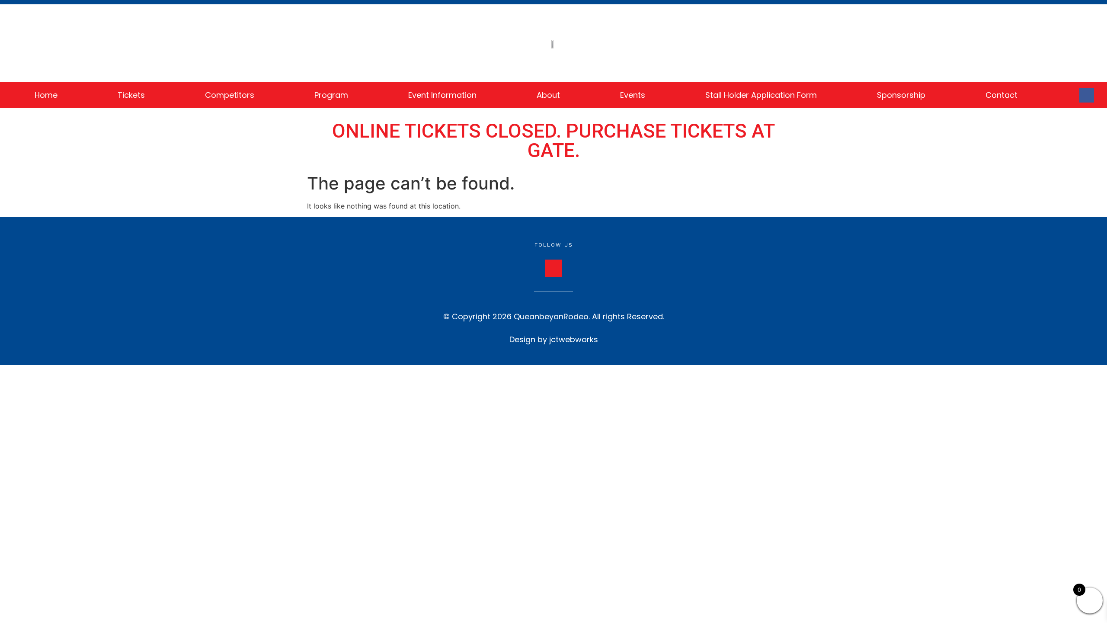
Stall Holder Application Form (761, 95)
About (548, 95)
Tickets (131, 95)
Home (46, 95)
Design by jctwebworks (553, 339)
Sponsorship (901, 95)
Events (632, 95)
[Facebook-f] (1086, 95)
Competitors (229, 95)
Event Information (442, 95)
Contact (1001, 95)
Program (331, 95)
